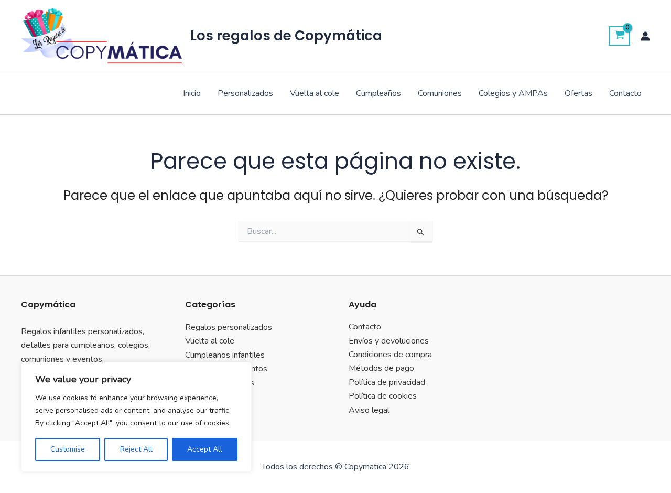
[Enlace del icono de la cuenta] (645, 36)
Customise (67, 449)
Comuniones (440, 93)
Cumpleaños (378, 93)
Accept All (204, 449)
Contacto (625, 93)
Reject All (136, 449)
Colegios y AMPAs (513, 93)
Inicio (192, 93)
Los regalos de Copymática (286, 35)
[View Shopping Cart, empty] (619, 36)
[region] (136, 417)
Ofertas (578, 93)
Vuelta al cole (314, 93)
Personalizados (245, 93)
